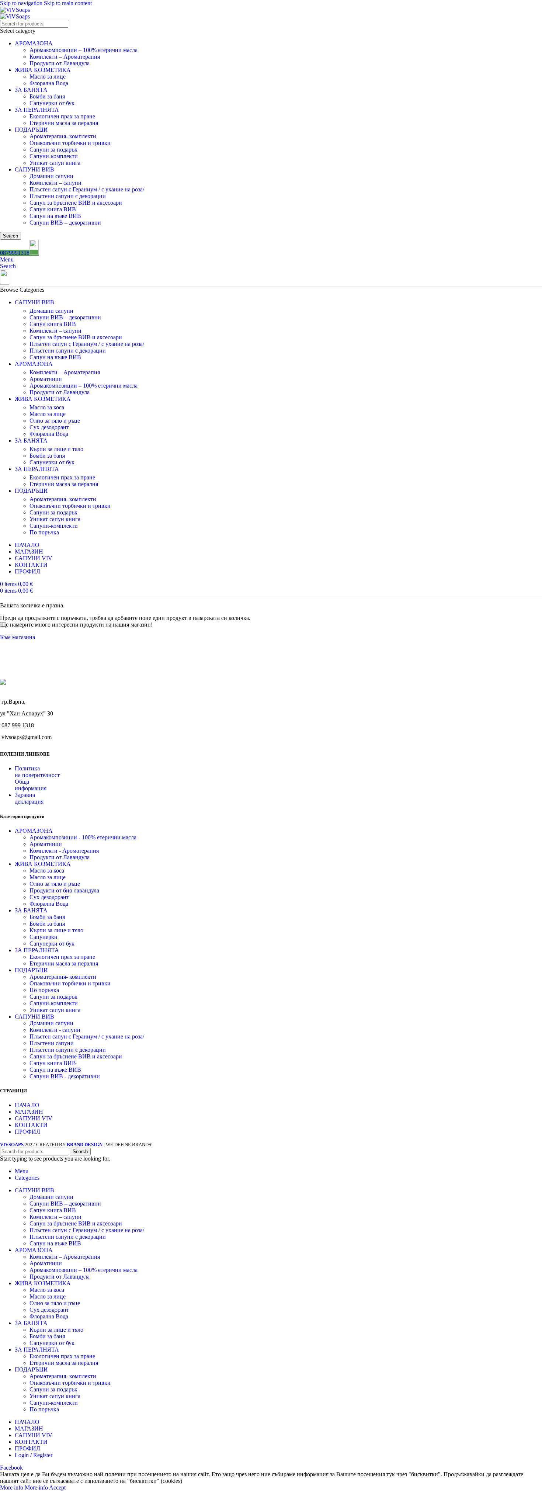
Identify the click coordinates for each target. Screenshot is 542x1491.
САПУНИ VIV (33, 1118)
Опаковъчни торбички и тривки (70, 143)
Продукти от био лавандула (64, 890)
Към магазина (17, 637)
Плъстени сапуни (51, 1043)
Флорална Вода (48, 83)
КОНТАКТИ (31, 1125)
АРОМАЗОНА (34, 43)
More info (24, 1487)
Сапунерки (43, 937)
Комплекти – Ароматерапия (64, 56)
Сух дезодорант (49, 427)
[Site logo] (15, 10)
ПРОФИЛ (27, 1131)
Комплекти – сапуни (55, 183)
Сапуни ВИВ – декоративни (65, 222)
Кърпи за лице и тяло (56, 449)
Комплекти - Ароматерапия (64, 850)
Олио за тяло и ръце (54, 420)
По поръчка (44, 532)
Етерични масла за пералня (63, 123)
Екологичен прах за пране (62, 116)
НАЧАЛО (27, 1105)
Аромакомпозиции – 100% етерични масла (83, 50)
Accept (57, 1487)
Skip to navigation (22, 3)
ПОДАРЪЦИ (31, 129)
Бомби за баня (47, 96)
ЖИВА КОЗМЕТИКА (43, 70)
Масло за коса (46, 407)
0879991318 (14, 253)
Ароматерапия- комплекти (62, 136)
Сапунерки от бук (51, 103)
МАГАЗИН (29, 1112)
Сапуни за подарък (53, 149)
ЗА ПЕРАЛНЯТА (37, 110)
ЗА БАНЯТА (31, 90)
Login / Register (33, 1455)
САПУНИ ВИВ (34, 169)
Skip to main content (68, 3)
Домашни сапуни (51, 176)
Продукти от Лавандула (59, 63)
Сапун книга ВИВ (52, 209)
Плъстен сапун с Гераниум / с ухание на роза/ (86, 189)
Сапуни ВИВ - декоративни (64, 1076)
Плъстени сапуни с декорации (67, 196)
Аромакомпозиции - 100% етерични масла (82, 837)
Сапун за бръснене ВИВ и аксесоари (75, 203)
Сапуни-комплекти (53, 156)
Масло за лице (47, 76)
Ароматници (45, 379)
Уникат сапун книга (54, 163)
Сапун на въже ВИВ (55, 216)
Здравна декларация (29, 798)
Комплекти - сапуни (54, 1030)
